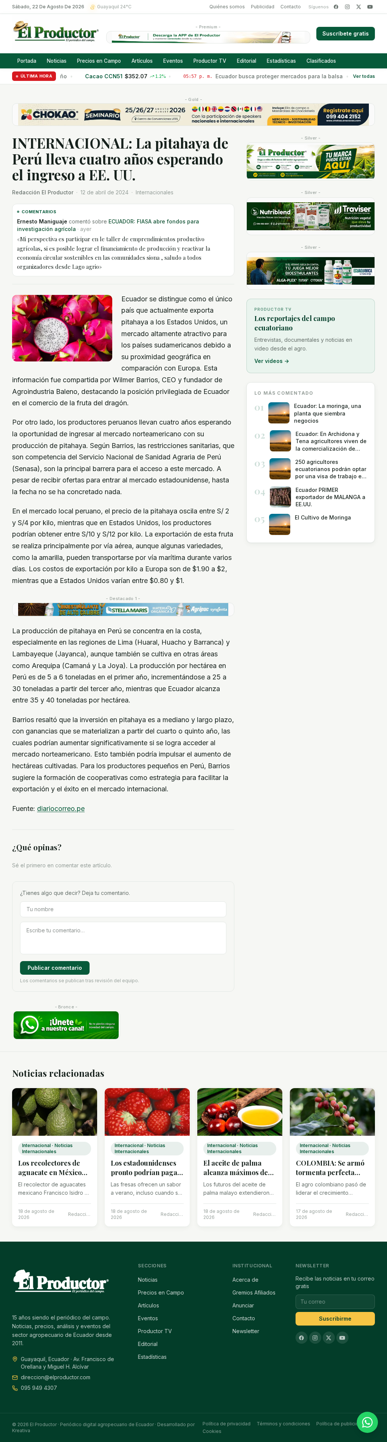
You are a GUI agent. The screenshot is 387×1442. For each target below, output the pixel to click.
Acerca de (245, 1279)
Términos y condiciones (283, 1423)
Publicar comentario (55, 967)
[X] (359, 7)
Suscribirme (335, 1318)
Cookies (212, 1431)
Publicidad (262, 6)
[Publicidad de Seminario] (193, 115)
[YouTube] (370, 7)
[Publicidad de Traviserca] (311, 216)
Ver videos (271, 361)
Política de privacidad (227, 1423)
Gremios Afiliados (254, 1292)
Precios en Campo (99, 61)
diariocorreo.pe (61, 808)
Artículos (142, 61)
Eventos (173, 61)
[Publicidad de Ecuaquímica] (311, 270)
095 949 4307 (39, 1388)
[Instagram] (347, 7)
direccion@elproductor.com (55, 1377)
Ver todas (364, 76)
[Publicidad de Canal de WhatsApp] (66, 1025)
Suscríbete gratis (345, 33)
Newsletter (245, 1331)
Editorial (246, 61)
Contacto (290, 6)
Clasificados (321, 61)
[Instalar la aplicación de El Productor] (208, 37)
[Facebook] (336, 7)
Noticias (57, 61)
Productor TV (210, 61)
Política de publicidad (340, 1423)
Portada (26, 61)
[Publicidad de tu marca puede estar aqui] (311, 161)
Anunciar (243, 1305)
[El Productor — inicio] (56, 34)
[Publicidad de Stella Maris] (123, 609)
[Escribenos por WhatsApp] (367, 1422)
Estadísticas (281, 61)
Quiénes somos (227, 6)
